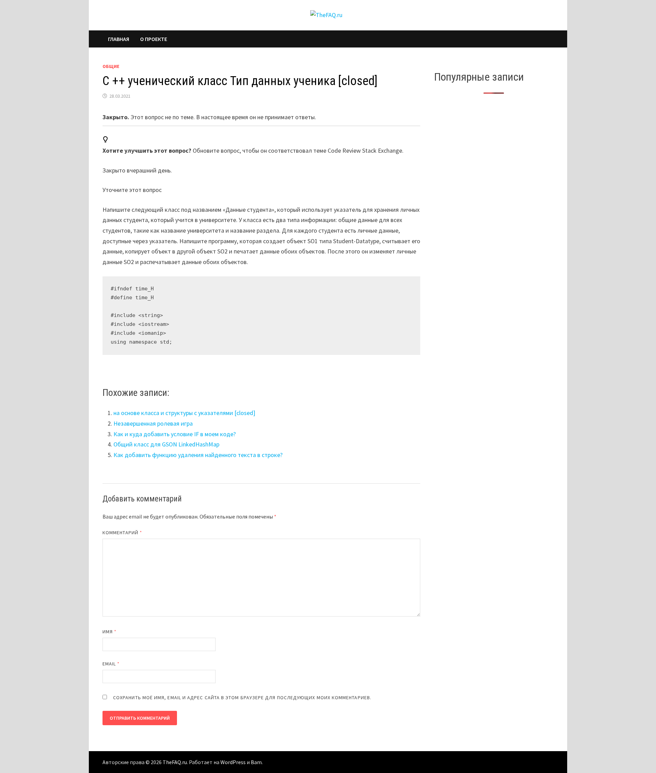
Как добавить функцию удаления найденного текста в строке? (198, 455)
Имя (109, 632)
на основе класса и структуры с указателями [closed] (184, 413)
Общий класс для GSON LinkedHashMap (166, 444)
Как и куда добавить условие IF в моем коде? (174, 434)
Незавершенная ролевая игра (153, 423)
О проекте (153, 39)
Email (111, 664)
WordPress (233, 762)
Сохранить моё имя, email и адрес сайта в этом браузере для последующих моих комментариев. (242, 697)
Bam (256, 762)
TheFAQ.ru (175, 762)
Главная (118, 39)
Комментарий (122, 532)
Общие (110, 66)
